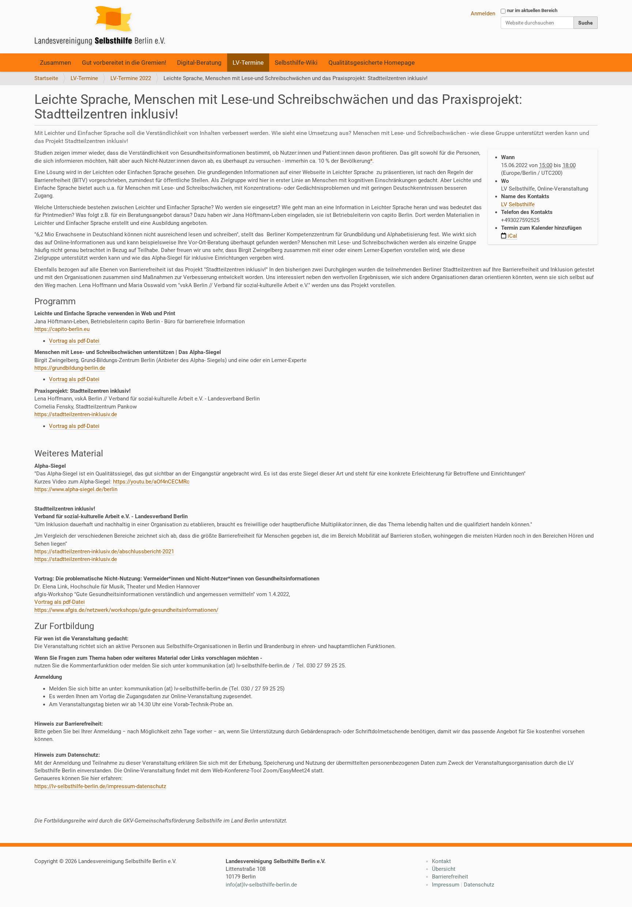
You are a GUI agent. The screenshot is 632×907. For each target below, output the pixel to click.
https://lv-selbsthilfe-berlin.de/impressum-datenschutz (100, 786)
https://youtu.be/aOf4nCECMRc (151, 481)
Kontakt (441, 861)
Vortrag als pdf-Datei (75, 341)
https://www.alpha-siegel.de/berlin (75, 489)
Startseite (46, 78)
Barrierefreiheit (450, 876)
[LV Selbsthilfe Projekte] (102, 26)
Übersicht (443, 869)
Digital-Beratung (199, 62)
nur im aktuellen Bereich (532, 10)
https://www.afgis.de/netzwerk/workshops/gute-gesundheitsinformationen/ (126, 610)
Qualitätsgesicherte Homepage (371, 62)
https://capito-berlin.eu (62, 329)
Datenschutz (479, 884)
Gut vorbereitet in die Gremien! (124, 62)
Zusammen (55, 62)
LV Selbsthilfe (518, 204)
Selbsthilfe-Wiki (296, 62)
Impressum (445, 884)
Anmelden (483, 13)
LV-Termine (248, 62)
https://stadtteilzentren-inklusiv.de (75, 414)
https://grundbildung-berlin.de (69, 368)
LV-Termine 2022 (130, 78)
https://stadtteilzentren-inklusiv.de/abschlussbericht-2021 (104, 551)
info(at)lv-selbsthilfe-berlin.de (261, 884)
